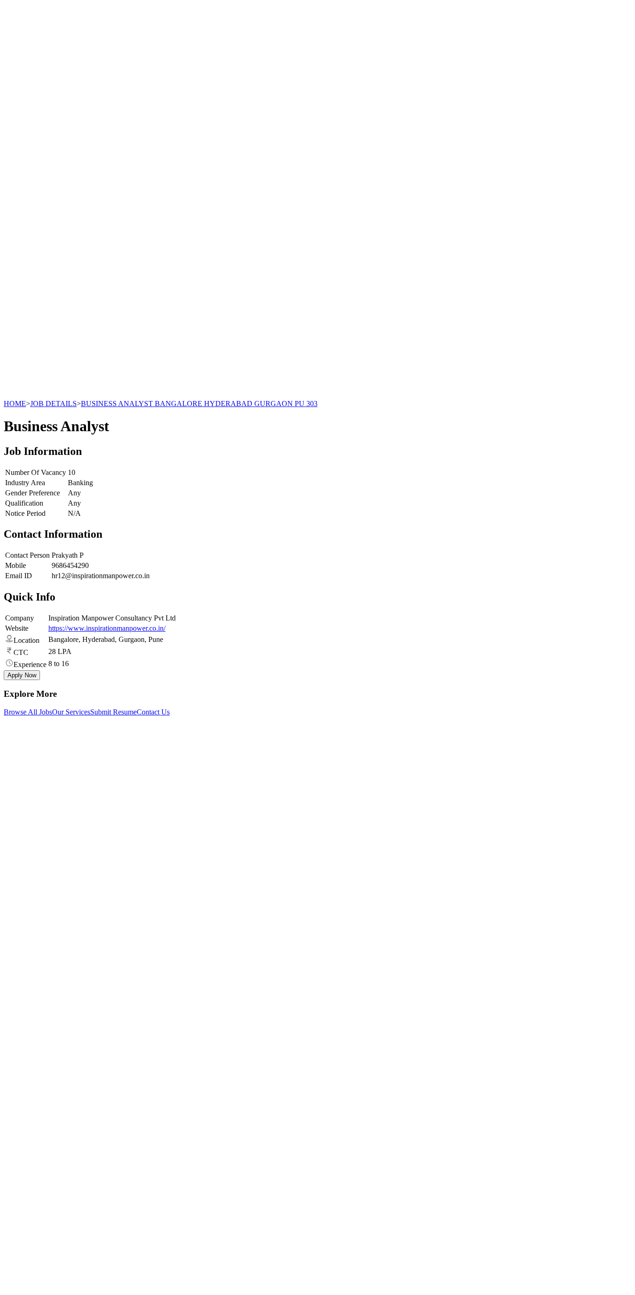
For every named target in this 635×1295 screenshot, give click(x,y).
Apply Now (21, 675)
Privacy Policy (43, 1084)
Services (34, 1015)
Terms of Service (47, 1092)
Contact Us (153, 712)
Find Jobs (36, 1031)
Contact (33, 1048)
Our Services (71, 712)
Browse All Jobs (28, 712)
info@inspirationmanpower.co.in (63, 797)
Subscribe (106, 1195)
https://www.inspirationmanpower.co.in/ (106, 628)
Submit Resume (113, 712)
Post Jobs (36, 1023)
